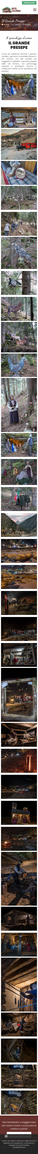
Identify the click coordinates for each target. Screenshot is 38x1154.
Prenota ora (29, 3)
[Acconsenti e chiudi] (6, 1136)
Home (6, 24)
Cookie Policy (19, 1147)
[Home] (11, 10)
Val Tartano (16, 24)
